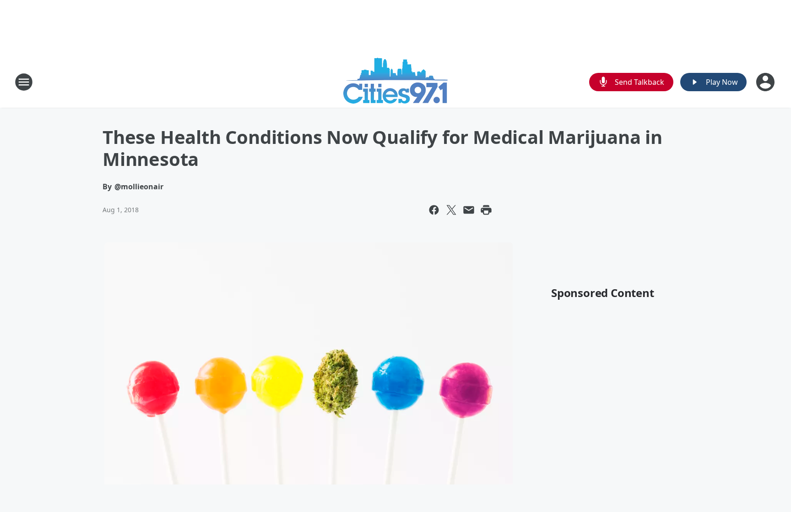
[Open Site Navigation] (24, 82)
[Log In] (766, 82)
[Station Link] (395, 82)
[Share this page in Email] (468, 210)
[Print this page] (486, 210)
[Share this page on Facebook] (434, 210)
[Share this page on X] (451, 210)
